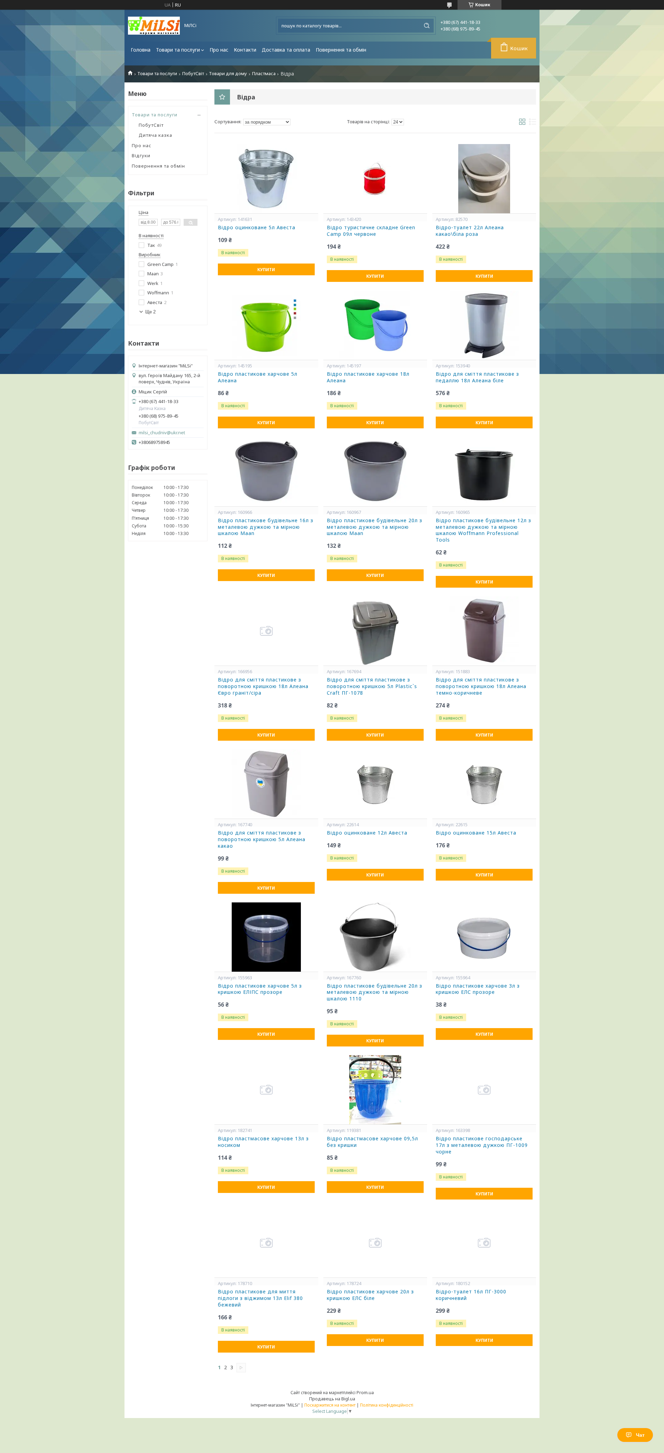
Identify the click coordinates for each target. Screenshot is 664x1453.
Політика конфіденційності (386, 1405)
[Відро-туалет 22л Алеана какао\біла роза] (484, 178)
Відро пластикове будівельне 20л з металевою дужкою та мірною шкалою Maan (374, 527)
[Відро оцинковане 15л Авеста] (484, 784)
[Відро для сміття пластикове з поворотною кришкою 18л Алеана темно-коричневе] (484, 631)
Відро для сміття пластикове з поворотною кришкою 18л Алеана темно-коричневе (481, 686)
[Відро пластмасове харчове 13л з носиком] (266, 1089)
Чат (640, 1435)
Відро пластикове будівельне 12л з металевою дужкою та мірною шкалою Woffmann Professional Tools (483, 530)
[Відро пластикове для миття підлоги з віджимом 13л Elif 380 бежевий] (266, 1242)
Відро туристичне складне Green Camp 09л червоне (371, 230)
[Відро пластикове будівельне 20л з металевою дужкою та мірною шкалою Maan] (375, 471)
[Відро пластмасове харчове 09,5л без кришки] (375, 1089)
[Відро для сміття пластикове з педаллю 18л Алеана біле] (484, 325)
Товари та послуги (178, 49)
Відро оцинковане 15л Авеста (476, 833)
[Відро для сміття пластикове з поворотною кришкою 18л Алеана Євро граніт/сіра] (266, 631)
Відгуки (141, 155)
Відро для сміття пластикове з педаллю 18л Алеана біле (477, 377)
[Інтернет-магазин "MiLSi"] (154, 26)
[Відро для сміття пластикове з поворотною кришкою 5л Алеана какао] (266, 784)
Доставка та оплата (286, 49)
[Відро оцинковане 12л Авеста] (375, 784)
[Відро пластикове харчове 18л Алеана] (375, 325)
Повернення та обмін (341, 49)
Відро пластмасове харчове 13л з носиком (263, 1141)
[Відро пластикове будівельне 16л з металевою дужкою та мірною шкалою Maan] (266, 471)
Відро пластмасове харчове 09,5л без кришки (372, 1141)
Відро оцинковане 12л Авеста (367, 833)
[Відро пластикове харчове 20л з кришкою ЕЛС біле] (375, 1242)
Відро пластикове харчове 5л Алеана (257, 377)
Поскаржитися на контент (330, 1405)
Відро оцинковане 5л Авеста (256, 227)
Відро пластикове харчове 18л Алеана (368, 377)
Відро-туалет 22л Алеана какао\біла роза (470, 230)
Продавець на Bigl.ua (332, 1399)
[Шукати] (427, 26)
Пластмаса (264, 74)
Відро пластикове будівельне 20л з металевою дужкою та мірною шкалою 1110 (374, 992)
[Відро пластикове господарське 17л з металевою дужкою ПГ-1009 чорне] (484, 1089)
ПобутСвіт (193, 74)
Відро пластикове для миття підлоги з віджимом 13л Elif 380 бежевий (260, 1298)
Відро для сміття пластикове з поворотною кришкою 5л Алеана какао (261, 839)
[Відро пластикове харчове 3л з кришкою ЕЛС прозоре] (484, 937)
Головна (140, 49)
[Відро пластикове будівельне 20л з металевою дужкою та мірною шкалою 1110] (375, 937)
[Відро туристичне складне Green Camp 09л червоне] (375, 178)
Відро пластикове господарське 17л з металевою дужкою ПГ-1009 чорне (482, 1145)
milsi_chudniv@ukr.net (162, 433)
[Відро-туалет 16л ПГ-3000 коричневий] (484, 1242)
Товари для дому (228, 74)
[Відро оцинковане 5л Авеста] (266, 178)
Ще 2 (150, 311)
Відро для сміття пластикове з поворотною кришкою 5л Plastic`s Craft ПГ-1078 (372, 686)
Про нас (219, 49)
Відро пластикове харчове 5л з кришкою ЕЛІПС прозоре (260, 989)
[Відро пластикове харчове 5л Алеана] (266, 325)
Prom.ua (365, 1392)
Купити (266, 270)
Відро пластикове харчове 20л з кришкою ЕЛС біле (370, 1295)
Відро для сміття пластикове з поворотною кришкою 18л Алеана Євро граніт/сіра (263, 686)
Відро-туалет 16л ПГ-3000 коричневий (471, 1295)
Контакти (245, 49)
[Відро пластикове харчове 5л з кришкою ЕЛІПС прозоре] (266, 937)
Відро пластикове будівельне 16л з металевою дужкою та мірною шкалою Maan (265, 527)
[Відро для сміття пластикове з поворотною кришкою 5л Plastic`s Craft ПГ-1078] (375, 631)
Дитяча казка (155, 135)
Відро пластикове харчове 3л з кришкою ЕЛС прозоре (478, 989)
